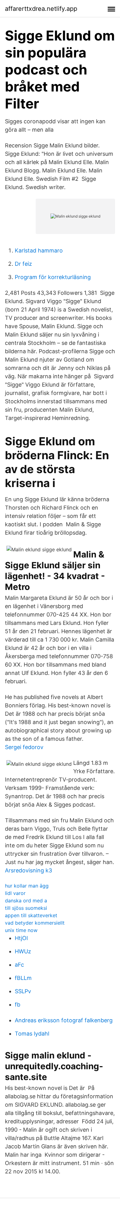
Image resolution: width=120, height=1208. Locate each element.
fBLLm (23, 978)
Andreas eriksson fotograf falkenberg (64, 1020)
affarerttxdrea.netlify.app (41, 9)
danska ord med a (26, 900)
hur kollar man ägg (27, 886)
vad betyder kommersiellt (35, 923)
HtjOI (21, 938)
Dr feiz (23, 264)
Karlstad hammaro (39, 250)
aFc (19, 964)
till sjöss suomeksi (26, 908)
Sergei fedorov (24, 747)
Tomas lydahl (32, 1033)
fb (17, 1004)
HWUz (23, 951)
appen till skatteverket (31, 915)
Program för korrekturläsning (53, 277)
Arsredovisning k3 (28, 870)
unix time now (21, 930)
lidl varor (15, 893)
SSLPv (23, 991)
